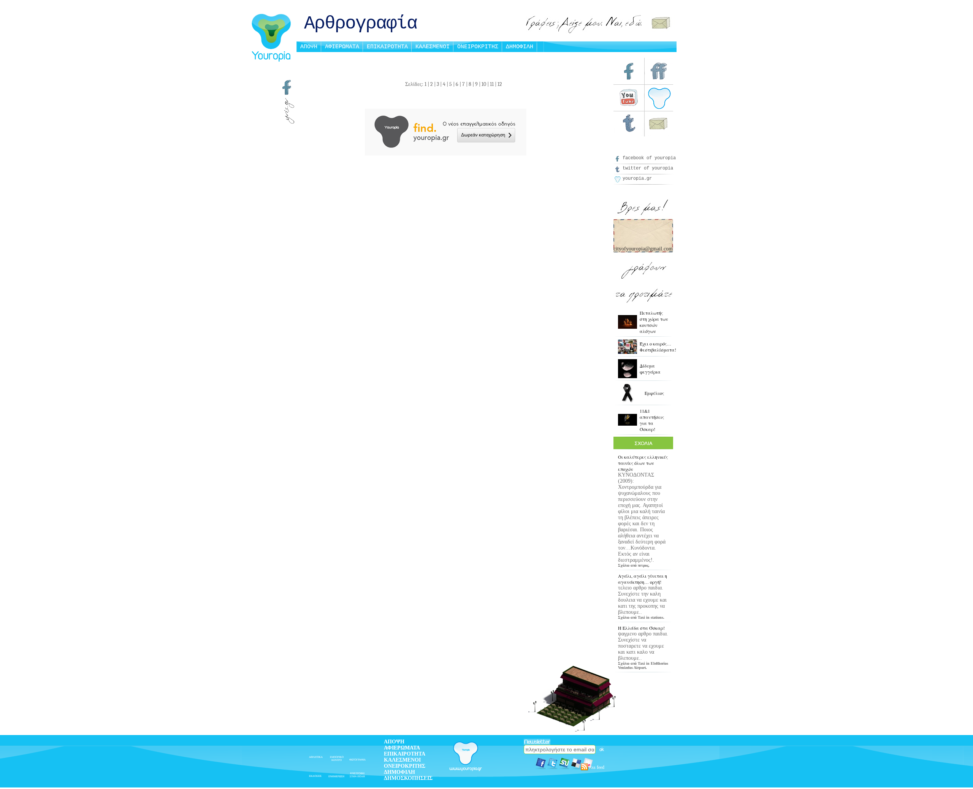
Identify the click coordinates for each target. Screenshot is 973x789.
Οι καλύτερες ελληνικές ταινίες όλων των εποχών (643, 463)
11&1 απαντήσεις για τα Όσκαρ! (652, 420)
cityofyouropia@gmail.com (643, 249)
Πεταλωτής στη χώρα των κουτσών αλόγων (654, 322)
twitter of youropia (648, 168)
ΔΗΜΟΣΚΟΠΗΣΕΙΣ (408, 778)
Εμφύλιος (654, 393)
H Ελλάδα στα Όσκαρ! (641, 628)
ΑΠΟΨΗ (308, 47)
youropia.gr (637, 178)
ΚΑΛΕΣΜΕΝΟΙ (432, 47)
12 (500, 84)
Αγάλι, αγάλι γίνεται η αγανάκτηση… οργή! (642, 579)
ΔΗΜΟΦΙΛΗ (519, 47)
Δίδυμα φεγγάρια (650, 369)
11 (492, 84)
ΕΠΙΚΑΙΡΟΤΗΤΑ (387, 47)
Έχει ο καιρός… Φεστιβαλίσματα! (658, 347)
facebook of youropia (649, 158)
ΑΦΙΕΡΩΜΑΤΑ (342, 47)
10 (484, 84)
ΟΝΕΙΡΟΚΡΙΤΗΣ (477, 47)
